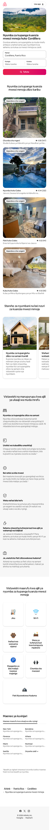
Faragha (20, 818)
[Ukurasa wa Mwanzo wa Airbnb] (5, 4)
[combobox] (24, 55)
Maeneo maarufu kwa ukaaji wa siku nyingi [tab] (20, 721)
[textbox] (14, 64)
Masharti (29, 818)
